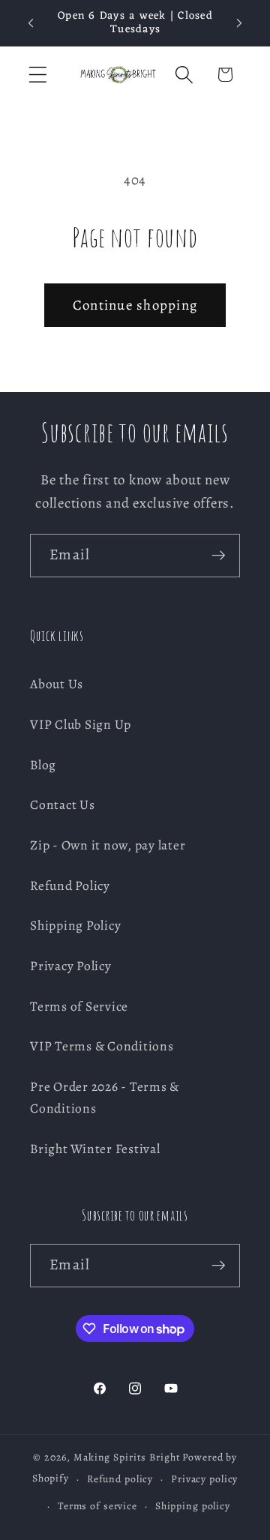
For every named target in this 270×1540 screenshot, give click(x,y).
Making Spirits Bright (127, 1457)
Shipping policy (192, 1506)
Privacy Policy (71, 966)
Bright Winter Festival (95, 1149)
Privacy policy (204, 1479)
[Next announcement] (239, 23)
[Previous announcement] (30, 23)
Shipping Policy (75, 925)
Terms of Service (79, 1006)
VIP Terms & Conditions (102, 1046)
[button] (37, 74)
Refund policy (120, 1479)
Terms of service (97, 1506)
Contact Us (62, 804)
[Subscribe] (218, 555)
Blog (43, 765)
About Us (56, 684)
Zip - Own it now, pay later (107, 845)
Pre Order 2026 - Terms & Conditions (104, 1097)
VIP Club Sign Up (80, 724)
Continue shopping (135, 304)
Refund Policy (70, 885)
